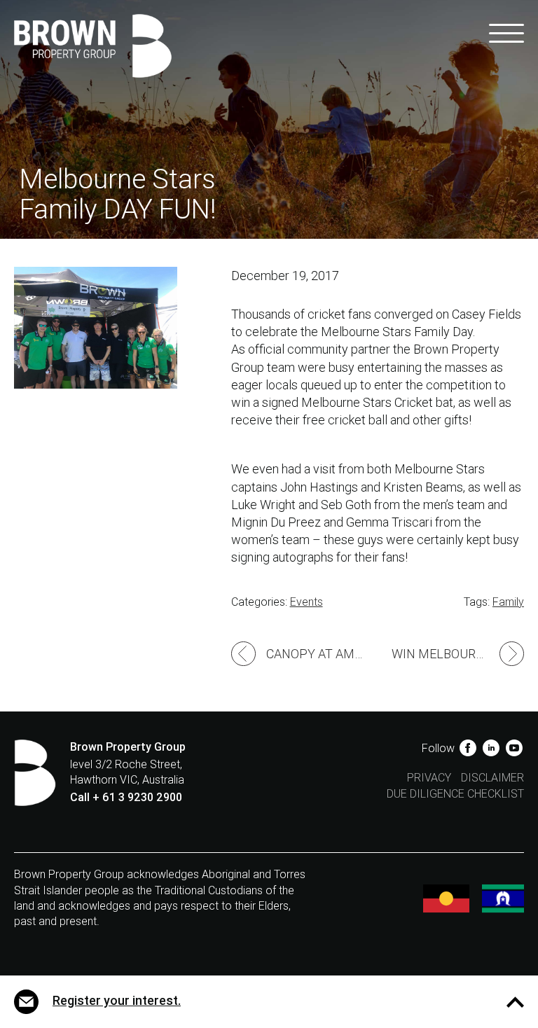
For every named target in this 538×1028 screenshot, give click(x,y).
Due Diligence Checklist (455, 793)
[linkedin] (492, 747)
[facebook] (469, 747)
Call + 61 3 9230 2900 (126, 797)
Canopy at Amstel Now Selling (322, 653)
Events (306, 602)
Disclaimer (492, 777)
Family (508, 602)
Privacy (429, 777)
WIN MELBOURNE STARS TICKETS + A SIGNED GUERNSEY (458, 653)
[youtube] (514, 747)
